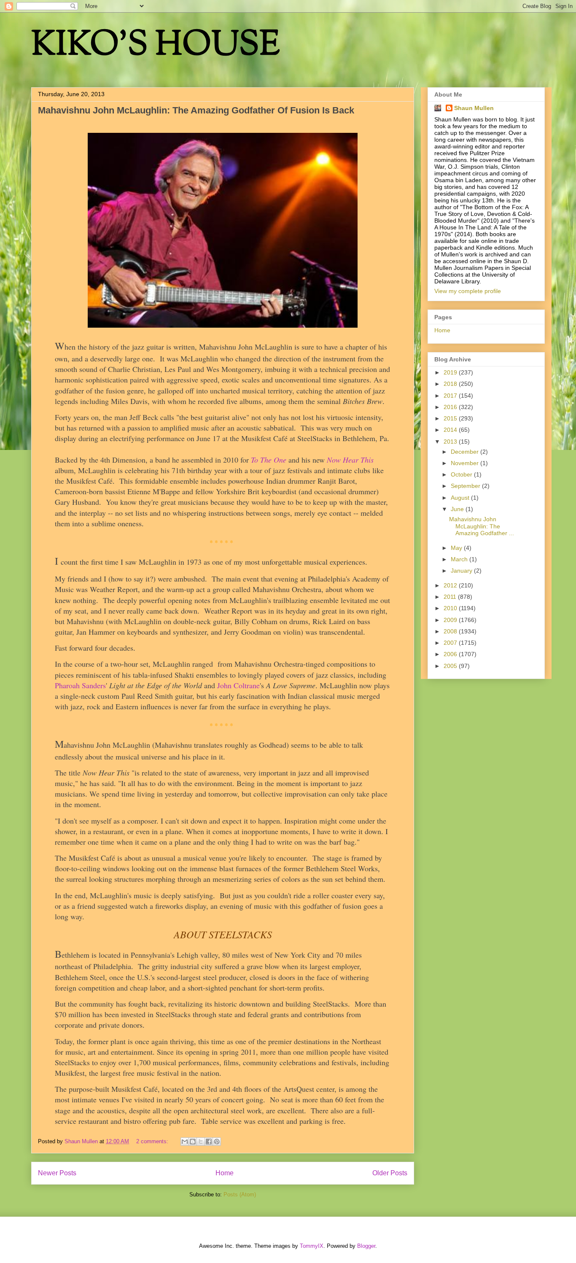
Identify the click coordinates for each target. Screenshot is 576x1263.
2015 (451, 418)
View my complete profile (467, 291)
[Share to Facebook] (209, 1141)
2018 (451, 383)
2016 (451, 407)
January (462, 570)
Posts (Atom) (239, 1194)
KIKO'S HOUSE (155, 46)
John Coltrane (238, 685)
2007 (451, 642)
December (465, 451)
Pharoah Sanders (80, 685)
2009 (451, 620)
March (460, 559)
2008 (451, 631)
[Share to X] (200, 1141)
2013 (451, 441)
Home (224, 1173)
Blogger (366, 1246)
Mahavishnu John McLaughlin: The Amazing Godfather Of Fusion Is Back (196, 110)
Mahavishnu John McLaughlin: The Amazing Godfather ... (481, 526)
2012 (451, 585)
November (465, 463)
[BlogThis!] (192, 1141)
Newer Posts (57, 1173)
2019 (451, 372)
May (457, 547)
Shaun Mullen (474, 108)
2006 (451, 654)
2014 (451, 429)
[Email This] (184, 1141)
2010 (451, 608)
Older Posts (389, 1173)
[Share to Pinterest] (217, 1141)
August (461, 497)
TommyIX (311, 1246)
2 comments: (153, 1141)
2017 (451, 395)
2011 (451, 596)
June (458, 509)
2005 (451, 665)
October (462, 474)
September (466, 485)
